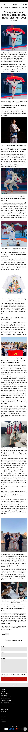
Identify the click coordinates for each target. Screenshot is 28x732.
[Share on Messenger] (8, 634)
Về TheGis (3, 691)
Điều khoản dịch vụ (5, 702)
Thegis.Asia (17, 726)
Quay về (14, 685)
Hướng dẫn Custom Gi (6, 697)
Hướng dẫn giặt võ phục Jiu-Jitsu (8, 704)
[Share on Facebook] (6, 634)
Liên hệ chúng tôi (4, 693)
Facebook (3, 719)
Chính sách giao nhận (6, 700)
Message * (3, 658)
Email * (2, 652)
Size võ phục (4, 695)
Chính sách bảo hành (5, 698)
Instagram (3, 721)
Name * (2, 646)
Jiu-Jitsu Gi (3, 711)
